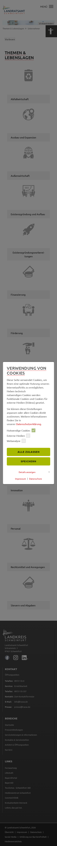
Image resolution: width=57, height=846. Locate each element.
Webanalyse (13, 440)
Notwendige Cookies (18, 430)
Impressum (20, 478)
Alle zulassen (29, 452)
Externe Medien (16, 435)
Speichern (28, 461)
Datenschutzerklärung (28, 424)
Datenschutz (35, 478)
